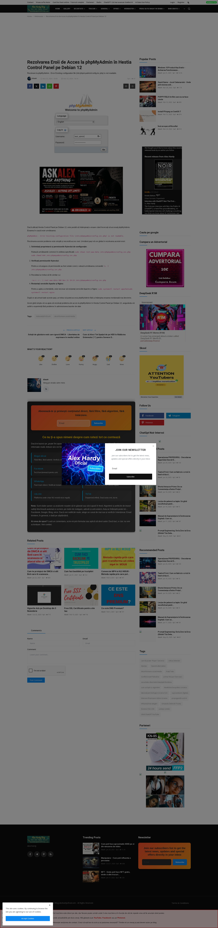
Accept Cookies (27, 918)
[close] (50, 905)
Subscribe (130, 476)
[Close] (153, 446)
